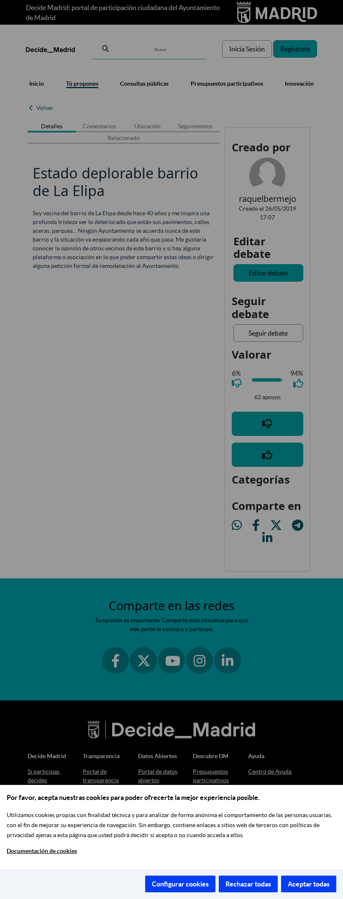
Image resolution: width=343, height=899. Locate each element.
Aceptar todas (309, 884)
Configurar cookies (180, 884)
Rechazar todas (248, 884)
